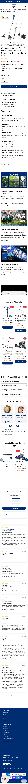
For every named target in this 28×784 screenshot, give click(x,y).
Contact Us (5, 750)
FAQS (4, 743)
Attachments (5, 718)
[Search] (23, 6)
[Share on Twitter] (5, 164)
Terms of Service (6, 728)
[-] (2, 81)
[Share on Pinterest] (8, 164)
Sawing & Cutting (6, 716)
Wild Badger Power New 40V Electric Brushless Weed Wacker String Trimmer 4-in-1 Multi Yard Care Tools (7, 353)
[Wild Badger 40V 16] (20, 454)
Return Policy (5, 734)
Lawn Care (5, 726)
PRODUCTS (6, 710)
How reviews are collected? (7, 695)
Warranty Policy (6, 736)
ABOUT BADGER (7, 724)
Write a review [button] (14, 508)
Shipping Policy (6, 732)
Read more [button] (4, 658)
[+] (7, 81)
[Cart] (25, 6)
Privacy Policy (5, 730)
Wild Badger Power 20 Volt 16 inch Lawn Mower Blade (7, 463)
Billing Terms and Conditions (8, 738)
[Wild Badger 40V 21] (21, 343)
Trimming (4, 714)
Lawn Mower (5, 712)
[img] (5, 527)
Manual (4, 745)
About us (4, 747)
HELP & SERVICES (8, 742)
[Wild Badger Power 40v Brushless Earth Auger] (8, 311)
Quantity (3, 78)
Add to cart (7, 327)
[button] (10, 42)
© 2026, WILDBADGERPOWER (14, 781)
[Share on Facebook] (1, 164)
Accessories (5, 720)
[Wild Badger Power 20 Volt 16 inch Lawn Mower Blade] (7, 454)
